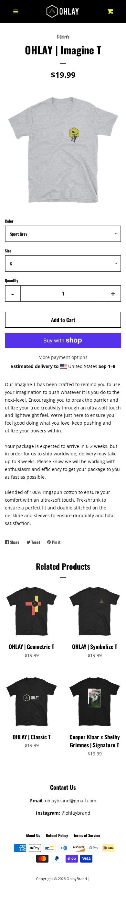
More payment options (63, 357)
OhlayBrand (77, 878)
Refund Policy (57, 835)
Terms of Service (87, 835)
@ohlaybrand (75, 813)
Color (9, 221)
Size (8, 250)
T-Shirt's (63, 36)
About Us (33, 835)
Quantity (11, 280)
